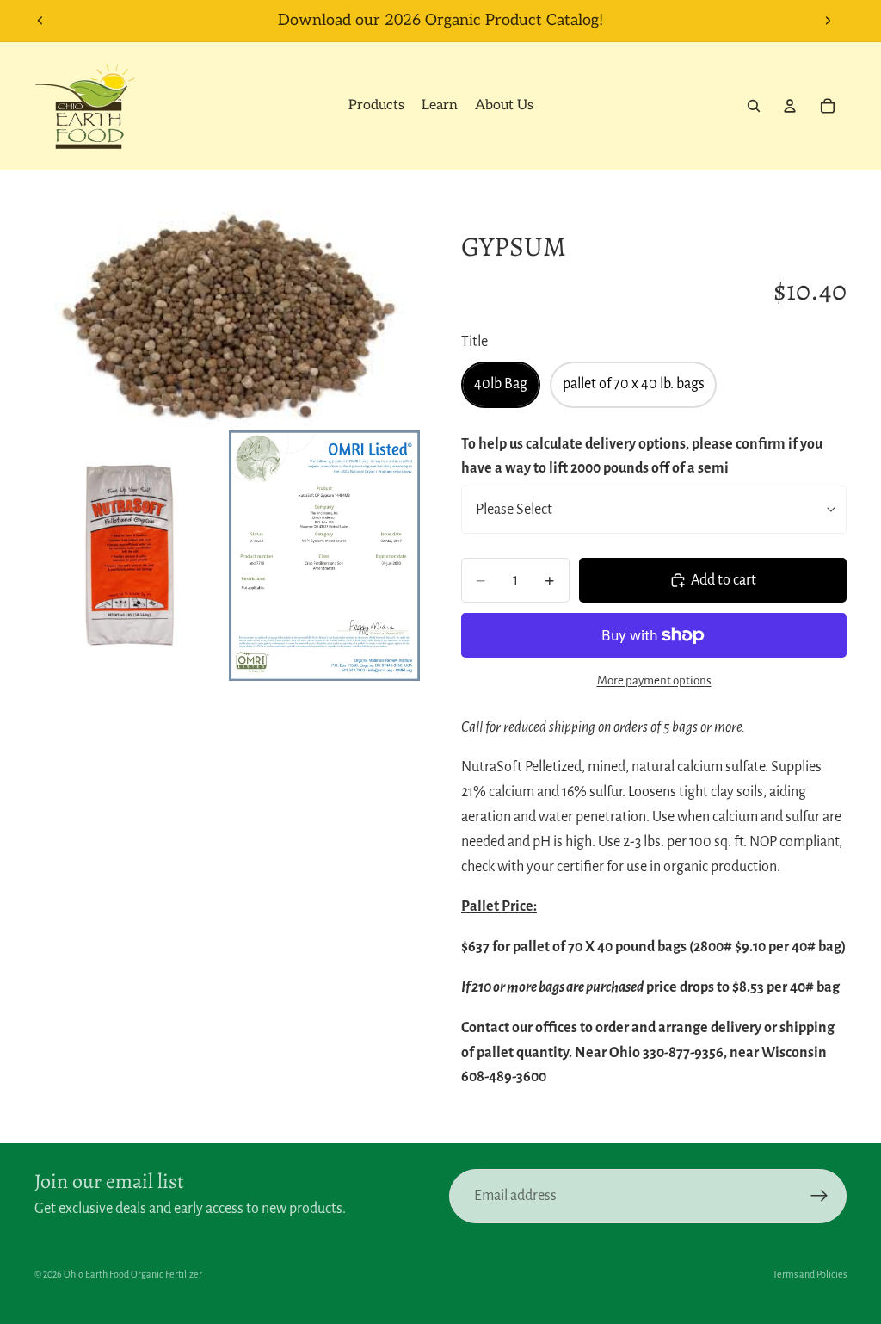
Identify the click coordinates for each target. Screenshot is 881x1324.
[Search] (754, 106)
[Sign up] (819, 1196)
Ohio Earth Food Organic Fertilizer (133, 1274)
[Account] (790, 106)
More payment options (654, 680)
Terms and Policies (810, 1274)
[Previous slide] (40, 21)
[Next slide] (828, 21)
